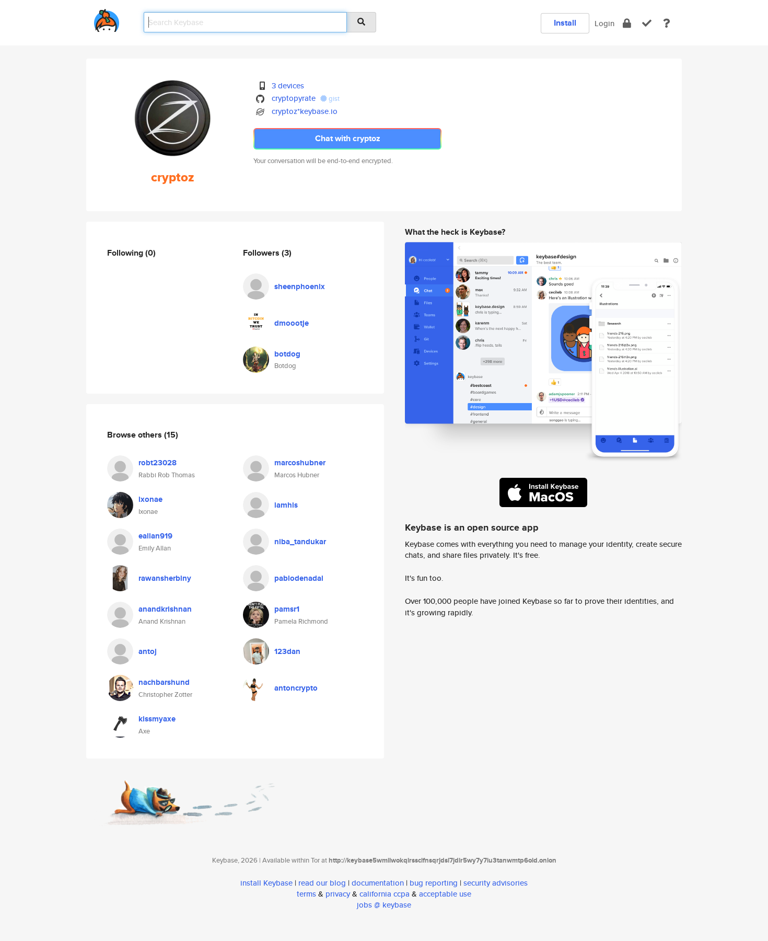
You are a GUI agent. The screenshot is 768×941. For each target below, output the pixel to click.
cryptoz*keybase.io (305, 111)
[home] (106, 19)
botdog (287, 354)
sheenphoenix (299, 286)
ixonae (150, 499)
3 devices (288, 85)
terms (306, 893)
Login (604, 23)
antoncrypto (296, 688)
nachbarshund (164, 682)
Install (565, 23)
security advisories (495, 882)
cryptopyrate (294, 98)
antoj (147, 651)
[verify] (646, 23)
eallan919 (155, 536)
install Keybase (266, 882)
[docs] (666, 23)
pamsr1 (286, 609)
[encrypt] (627, 23)
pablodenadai (298, 578)
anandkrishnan (165, 609)
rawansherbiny (164, 578)
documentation (378, 882)
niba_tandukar (300, 541)
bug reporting (434, 882)
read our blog (322, 882)
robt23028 (157, 462)
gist (333, 99)
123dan (287, 651)
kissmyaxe (157, 719)
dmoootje (291, 323)
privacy (337, 893)
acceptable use (445, 893)
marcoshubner (299, 462)
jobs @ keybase (384, 904)
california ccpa (384, 893)
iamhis (286, 505)
